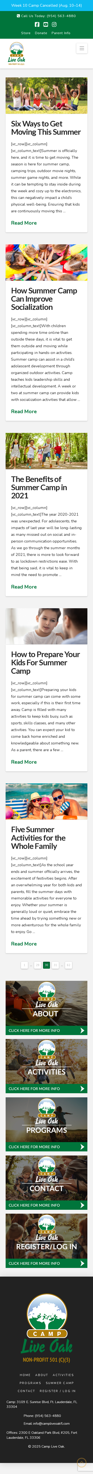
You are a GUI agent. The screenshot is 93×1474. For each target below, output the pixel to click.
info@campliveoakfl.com (51, 1423)
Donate (41, 33)
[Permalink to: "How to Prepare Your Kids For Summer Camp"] (46, 626)
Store (26, 33)
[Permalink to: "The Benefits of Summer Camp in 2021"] (46, 451)
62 (68, 965)
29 (37, 965)
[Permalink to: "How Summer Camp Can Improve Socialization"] (46, 262)
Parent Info (61, 33)
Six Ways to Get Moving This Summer (46, 127)
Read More (24, 222)
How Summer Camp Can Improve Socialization (44, 299)
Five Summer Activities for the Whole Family (38, 837)
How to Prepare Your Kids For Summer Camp (45, 662)
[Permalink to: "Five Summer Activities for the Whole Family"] (46, 801)
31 (55, 965)
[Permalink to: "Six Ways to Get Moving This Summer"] (46, 95)
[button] (81, 48)
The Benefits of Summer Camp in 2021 (39, 487)
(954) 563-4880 (48, 1415)
